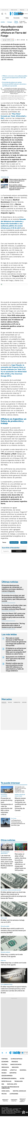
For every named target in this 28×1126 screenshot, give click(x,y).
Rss (3, 1084)
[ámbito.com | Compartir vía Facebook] (18, 39)
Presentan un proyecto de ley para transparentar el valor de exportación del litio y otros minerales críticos (7, 806)
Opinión (4, 1070)
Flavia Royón (16, 22)
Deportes (13, 1073)
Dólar (7, 18)
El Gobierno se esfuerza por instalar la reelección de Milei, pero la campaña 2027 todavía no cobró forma (16, 651)
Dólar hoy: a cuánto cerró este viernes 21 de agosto (12, 955)
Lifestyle (13, 1070)
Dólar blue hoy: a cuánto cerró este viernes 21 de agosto (13, 964)
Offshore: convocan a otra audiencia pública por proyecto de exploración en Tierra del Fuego (14, 77)
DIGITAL (5, 1100)
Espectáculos (6, 1081)
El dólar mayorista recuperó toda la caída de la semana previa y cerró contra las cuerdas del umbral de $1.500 (13, 990)
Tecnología (18, 1081)
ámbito (3, 22)
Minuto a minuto (20, 852)
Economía (16, 18)
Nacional (23, 1070)
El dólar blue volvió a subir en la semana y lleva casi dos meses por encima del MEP (13, 930)
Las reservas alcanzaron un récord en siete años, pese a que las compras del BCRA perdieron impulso (7, 862)
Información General (9, 1078)
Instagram (10, 1052)
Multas (4, 1094)
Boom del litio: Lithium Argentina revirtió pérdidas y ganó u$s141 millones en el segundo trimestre (17, 187)
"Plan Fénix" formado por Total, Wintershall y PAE (13, 116)
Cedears (24, 702)
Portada (5, 1059)
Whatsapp (22, 1052)
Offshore (23, 542)
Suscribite (19, 551)
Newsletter (23, 1052)
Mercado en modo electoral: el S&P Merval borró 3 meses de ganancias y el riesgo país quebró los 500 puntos (16, 641)
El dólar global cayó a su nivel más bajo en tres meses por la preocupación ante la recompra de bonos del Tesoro (13, 895)
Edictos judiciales (19, 1091)
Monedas (4, 702)
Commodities (17, 702)
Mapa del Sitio (12, 1084)
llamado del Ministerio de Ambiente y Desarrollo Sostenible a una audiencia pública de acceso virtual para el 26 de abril (13, 223)
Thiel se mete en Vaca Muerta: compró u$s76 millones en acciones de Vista (17, 181)
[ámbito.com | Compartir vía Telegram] (24, 39)
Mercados (5, 1067)
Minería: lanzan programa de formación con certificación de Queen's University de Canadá (20, 804)
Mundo (4, 1073)
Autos (22, 1078)
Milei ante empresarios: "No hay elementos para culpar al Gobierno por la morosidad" (13, 625)
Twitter (2, 1052)
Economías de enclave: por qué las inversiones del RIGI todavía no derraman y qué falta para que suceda (14, 84)
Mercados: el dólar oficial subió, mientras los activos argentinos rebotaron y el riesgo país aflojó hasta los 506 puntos (20, 862)
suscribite (21, 13)
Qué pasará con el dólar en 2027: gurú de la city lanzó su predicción (15, 658)
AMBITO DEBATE (23, 1100)
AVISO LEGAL (6, 1091)
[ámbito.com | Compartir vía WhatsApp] (15, 39)
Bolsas (10, 702)
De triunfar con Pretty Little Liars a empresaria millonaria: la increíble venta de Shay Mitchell (14, 607)
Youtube (18, 1052)
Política (4, 1064)
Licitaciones (14, 1094)
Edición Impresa (7, 1075)
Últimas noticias (16, 1059)
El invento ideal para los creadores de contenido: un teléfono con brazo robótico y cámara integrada (12, 588)
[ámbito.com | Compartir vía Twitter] (20, 39)
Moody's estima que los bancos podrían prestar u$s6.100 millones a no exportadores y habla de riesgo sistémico (15, 667)
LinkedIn (14, 1052)
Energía (9, 22)
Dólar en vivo (14, 9)
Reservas (22, 9)
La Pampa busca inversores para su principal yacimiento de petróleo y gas (18, 822)
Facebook (6, 1052)
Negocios (15, 1067)
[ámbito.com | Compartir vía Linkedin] (22, 39)
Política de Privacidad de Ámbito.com (10, 1087)
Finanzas (15, 1061)
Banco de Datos (15, 1064)
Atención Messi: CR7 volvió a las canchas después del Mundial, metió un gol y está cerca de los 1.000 (13, 616)
